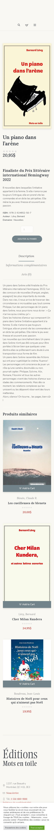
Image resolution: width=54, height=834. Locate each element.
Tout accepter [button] (37, 828)
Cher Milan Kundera (27, 619)
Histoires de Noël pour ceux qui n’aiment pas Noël (27, 700)
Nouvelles (18, 220)
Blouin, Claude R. (27, 498)
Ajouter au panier (27, 239)
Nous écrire (12, 793)
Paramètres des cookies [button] (15, 828)
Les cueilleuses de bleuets (27, 503)
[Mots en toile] (27, 12)
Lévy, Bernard (18, 216)
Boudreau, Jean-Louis (27, 693)
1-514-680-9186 (19, 798)
